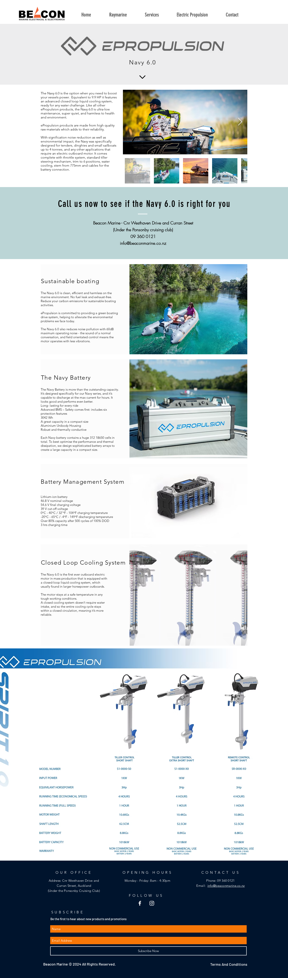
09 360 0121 (226, 881)
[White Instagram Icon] (152, 903)
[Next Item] (240, 122)
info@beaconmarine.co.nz (143, 243)
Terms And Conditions (229, 964)
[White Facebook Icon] (140, 903)
